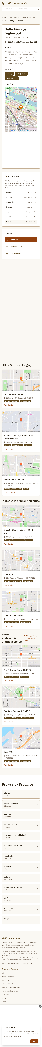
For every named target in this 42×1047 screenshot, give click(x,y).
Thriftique (8, 574)
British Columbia (8, 977)
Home (4, 17)
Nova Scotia (6, 995)
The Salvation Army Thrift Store (19, 670)
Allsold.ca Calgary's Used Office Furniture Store (18, 437)
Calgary (32, 17)
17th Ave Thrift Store (13, 394)
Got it (34, 1041)
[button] (21, 107)
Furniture (15, 401)
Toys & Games (28, 581)
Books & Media (25, 401)
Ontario (4, 1002)
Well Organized (17, 718)
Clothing (9, 74)
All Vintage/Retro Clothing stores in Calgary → (30, 638)
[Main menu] (39, 3)
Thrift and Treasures (13, 615)
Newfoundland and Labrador (12, 987)
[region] (21, 109)
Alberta (23, 17)
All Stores (13, 17)
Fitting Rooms (28, 718)
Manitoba (5, 980)
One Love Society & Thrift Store (19, 711)
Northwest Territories (10, 991)
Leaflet (15, 130)
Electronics (28, 445)
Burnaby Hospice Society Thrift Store (19, 532)
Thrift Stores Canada (16, 3)
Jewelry (26, 488)
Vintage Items (21, 74)
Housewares (28, 540)
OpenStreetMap (24, 130)
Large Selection (11, 78)
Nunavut (5, 998)
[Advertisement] (21, 150)
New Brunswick (7, 984)
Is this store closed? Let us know (16, 38)
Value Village (10, 752)
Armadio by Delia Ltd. (14, 479)
